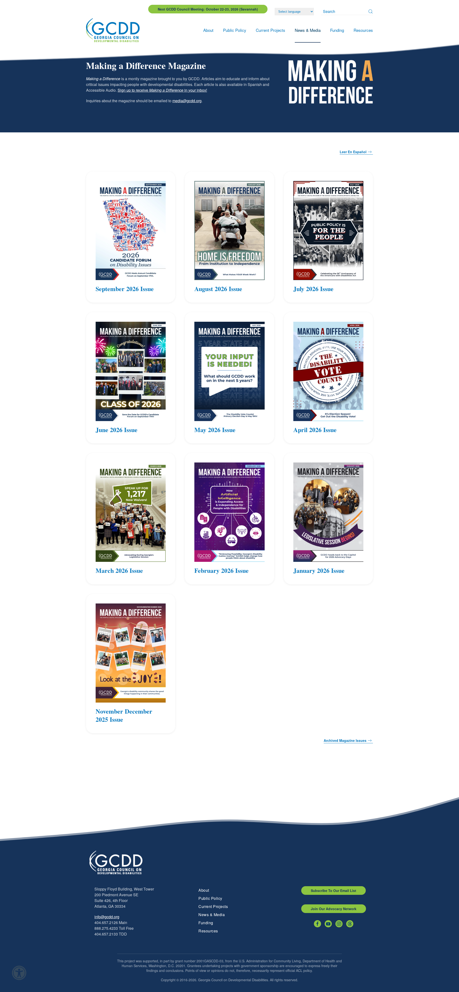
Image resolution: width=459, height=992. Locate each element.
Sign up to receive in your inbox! (162, 90)
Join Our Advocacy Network (333, 908)
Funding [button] (337, 30)
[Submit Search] (370, 11)
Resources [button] (363, 30)
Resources (208, 931)
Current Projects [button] (270, 30)
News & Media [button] (308, 30)
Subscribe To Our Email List (333, 890)
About (203, 890)
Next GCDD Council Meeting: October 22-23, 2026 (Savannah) (208, 9)
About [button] (208, 30)
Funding (205, 922)
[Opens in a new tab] (317, 923)
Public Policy (210, 898)
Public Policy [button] (234, 30)
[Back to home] (114, 30)
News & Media (211, 914)
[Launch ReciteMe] (19, 973)
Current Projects (213, 906)
